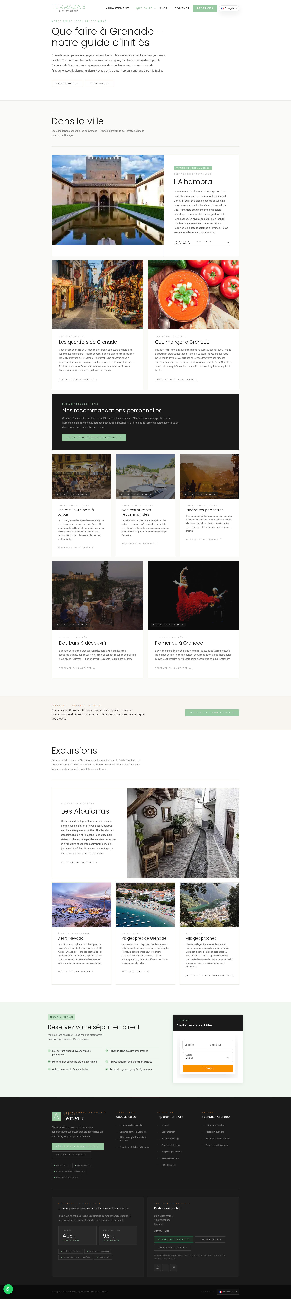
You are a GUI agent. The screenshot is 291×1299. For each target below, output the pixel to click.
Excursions (97, 84)
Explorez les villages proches (208, 975)
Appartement (117, 8)
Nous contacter (168, 1165)
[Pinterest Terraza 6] (173, 1267)
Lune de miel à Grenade (131, 1125)
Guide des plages (134, 971)
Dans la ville (65, 84)
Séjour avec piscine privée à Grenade (133, 1139)
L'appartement (168, 1132)
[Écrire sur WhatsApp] (8, 1289)
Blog (163, 8)
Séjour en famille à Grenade (133, 1132)
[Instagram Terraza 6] (157, 1267)
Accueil (165, 1125)
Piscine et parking (170, 1138)
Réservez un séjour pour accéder (92, 437)
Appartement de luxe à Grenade (134, 1147)
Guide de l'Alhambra (215, 1125)
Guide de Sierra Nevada (74, 971)
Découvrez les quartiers (76, 380)
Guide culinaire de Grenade (174, 380)
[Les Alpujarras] (145, 833)
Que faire (144, 8)
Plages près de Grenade (217, 1145)
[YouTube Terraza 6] (165, 1267)
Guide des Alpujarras (77, 862)
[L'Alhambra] (145, 205)
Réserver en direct (71, 1155)
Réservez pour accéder (74, 547)
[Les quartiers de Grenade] (97, 325)
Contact (182, 8)
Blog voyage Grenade (171, 1151)
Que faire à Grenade (171, 1145)
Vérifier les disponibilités (210, 713)
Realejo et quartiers (215, 1132)
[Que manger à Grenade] (193, 325)
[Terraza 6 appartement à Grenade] (68, 8)
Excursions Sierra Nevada (218, 1138)
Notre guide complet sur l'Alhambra (192, 242)
